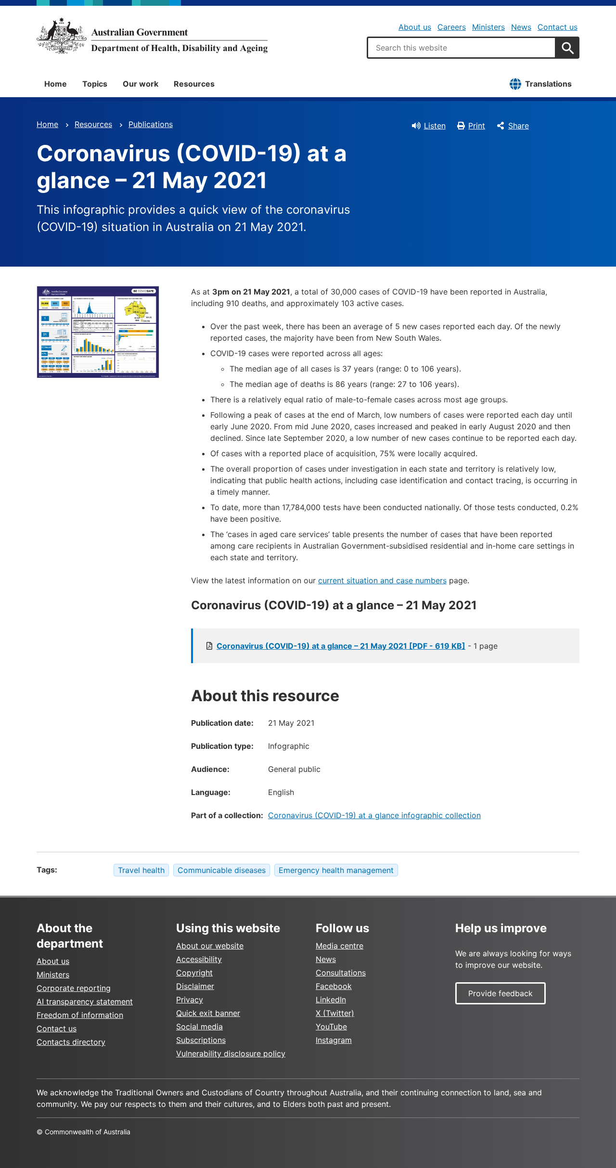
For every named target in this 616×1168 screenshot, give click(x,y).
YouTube (331, 1026)
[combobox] (461, 48)
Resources (194, 84)
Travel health (141, 870)
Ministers (488, 27)
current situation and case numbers (382, 580)
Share (518, 125)
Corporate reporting (74, 988)
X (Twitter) (335, 1013)
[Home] (152, 35)
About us (414, 27)
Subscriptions (201, 1040)
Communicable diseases (222, 870)
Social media (199, 1026)
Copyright (194, 972)
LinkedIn (331, 999)
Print (476, 125)
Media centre (339, 945)
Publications (150, 124)
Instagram (334, 1040)
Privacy (189, 999)
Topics (94, 84)
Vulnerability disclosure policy (230, 1053)
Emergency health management (336, 870)
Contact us (558, 27)
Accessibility (199, 959)
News (521, 27)
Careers (451, 27)
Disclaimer (195, 986)
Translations (548, 84)
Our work (140, 84)
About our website (210, 945)
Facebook (334, 986)
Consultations (341, 972)
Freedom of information (80, 1015)
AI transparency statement (85, 1001)
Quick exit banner (208, 1013)
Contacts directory (71, 1042)
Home (55, 84)
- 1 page (357, 646)
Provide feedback (500, 993)
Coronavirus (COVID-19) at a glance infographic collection (374, 815)
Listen (435, 125)
